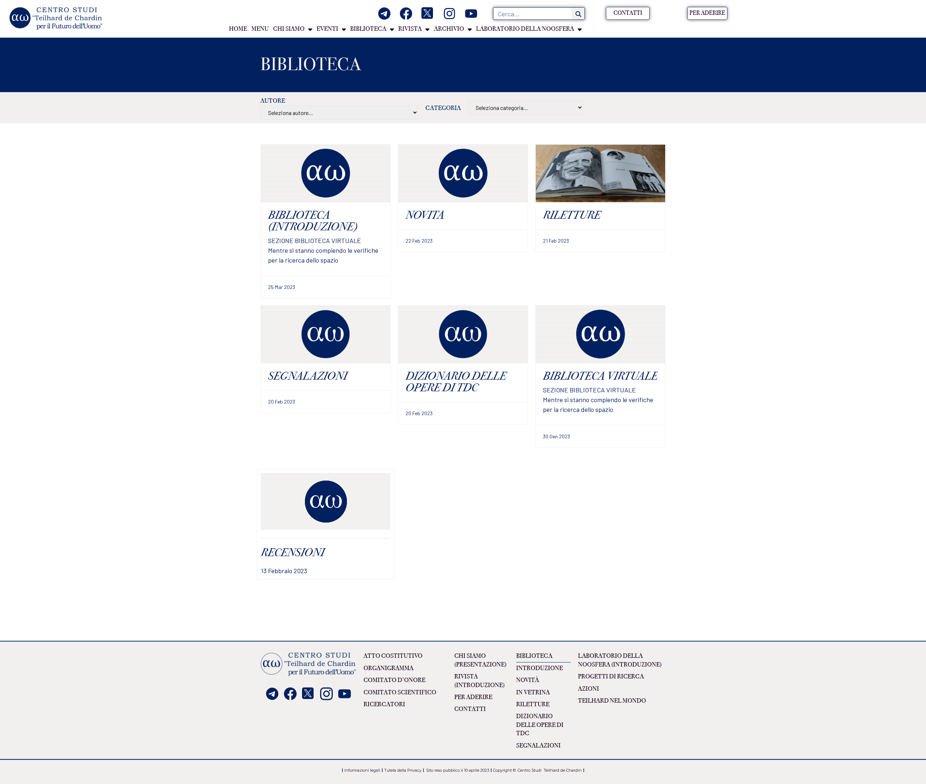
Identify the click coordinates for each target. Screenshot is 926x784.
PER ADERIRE (473, 697)
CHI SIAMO (289, 29)
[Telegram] (384, 13)
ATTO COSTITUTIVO (393, 656)
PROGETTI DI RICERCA (611, 676)
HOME (238, 29)
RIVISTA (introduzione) (479, 681)
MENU (260, 29)
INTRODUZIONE (539, 668)
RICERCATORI (384, 704)
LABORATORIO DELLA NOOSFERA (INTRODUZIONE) (620, 660)
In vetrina (533, 692)
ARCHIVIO (449, 29)
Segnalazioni (538, 746)
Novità (527, 680)
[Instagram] (449, 13)
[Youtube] (471, 13)
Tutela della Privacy (402, 770)
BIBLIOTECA (368, 29)
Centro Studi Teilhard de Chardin (549, 770)
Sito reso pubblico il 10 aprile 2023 (457, 770)
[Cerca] (578, 14)
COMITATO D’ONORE (394, 680)
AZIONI (588, 689)
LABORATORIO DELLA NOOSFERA (525, 29)
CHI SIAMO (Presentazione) (480, 660)
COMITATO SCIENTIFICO (400, 692)
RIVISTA (410, 29)
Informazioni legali (362, 770)
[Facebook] (406, 13)
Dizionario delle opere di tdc (540, 724)
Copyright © (504, 770)
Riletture (532, 704)
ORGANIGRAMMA (388, 668)
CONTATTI (470, 709)
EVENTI (327, 29)
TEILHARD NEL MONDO (612, 701)
